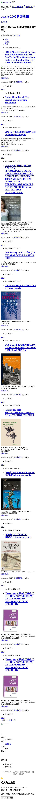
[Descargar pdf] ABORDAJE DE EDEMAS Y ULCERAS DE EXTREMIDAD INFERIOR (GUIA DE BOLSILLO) (19, 598)
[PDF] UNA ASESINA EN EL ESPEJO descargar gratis (20, 473)
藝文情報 (17, 35)
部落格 (7, 42)
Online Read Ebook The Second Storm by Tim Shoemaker (17, 100)
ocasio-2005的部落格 (15, 16)
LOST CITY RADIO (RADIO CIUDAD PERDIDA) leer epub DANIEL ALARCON (20, 347)
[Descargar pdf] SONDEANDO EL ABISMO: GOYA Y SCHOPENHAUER (19, 412)
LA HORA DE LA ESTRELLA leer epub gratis (20, 286)
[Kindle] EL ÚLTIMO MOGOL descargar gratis (18, 535)
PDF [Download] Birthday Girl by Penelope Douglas (20, 133)
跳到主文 (4, 22)
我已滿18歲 (5, 798)
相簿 (6, 39)
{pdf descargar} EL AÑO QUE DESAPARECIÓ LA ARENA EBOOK (20, 255)
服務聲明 (21, 774)
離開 (11, 798)
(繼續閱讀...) (5, 78)
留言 (20, 82)
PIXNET (9, 772)
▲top (2, 89)
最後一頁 (12, 720)
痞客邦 (16, 82)
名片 (6, 44)
